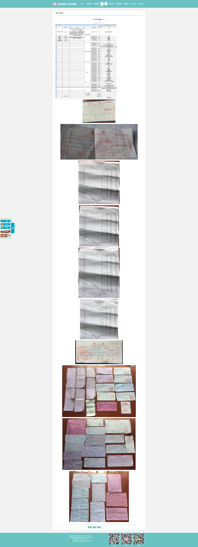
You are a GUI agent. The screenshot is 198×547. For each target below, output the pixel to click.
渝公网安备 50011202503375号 (81, 541)
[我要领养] (5, 235)
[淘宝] (5, 224)
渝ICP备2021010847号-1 (80, 539)
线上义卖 (133, 3)
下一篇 (99, 527)
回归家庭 (118, 3)
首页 (82, 3)
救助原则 (126, 3)
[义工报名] (5, 231)
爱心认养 (111, 3)
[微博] (5, 221)
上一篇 (94, 527)
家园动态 (96, 3)
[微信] (5, 227)
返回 (90, 527)
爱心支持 (140, 3)
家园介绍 (89, 3)
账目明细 (104, 3)
